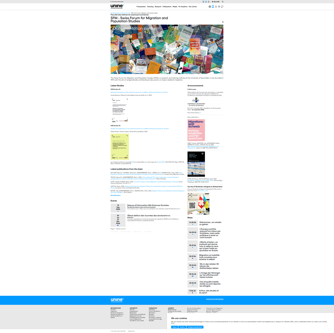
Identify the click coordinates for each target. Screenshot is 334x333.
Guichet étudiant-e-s (117, 314)
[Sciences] (215, 6)
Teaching (150, 6)
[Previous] (115, 50)
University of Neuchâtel (117, 1)
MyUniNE (216, 1)
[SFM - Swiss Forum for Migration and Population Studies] (117, 7)
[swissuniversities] (214, 299)
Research (158, 6)
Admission (152, 309)
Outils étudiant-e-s (116, 316)
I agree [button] (175, 327)
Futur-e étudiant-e (154, 311)
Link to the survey (202, 190)
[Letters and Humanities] (212, 6)
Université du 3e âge (155, 319)
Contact (113, 309)
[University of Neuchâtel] (210, 6)
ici (200, 112)
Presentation (141, 6)
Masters (151, 314)
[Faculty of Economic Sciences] (221, 6)
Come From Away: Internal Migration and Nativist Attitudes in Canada (156, 182)
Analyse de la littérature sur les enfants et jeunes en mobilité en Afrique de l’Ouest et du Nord (140, 128)
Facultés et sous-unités (137, 320)
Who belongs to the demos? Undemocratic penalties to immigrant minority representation (146, 173)
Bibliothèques (172, 309)
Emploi (113, 317)
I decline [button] (182, 327)
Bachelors (152, 313)
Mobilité (151, 320)
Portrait (132, 309)
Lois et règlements (135, 319)
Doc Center (193, 6)
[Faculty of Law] (218, 6)
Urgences (114, 311)
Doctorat (151, 316)
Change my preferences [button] (195, 327)
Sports (170, 313)
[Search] (222, 1)
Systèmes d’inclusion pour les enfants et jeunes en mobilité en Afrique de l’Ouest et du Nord (139, 92)
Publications (167, 6)
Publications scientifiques (138, 314)
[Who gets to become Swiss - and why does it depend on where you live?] (167, 49)
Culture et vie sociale (174, 311)
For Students (182, 6)
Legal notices (131, 331)
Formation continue (155, 317)
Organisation (134, 311)
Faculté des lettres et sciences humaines (120, 13)
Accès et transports (117, 313)
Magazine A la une (136, 316)
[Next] (218, 50)
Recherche (133, 313)
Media (175, 6)
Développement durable (137, 317)
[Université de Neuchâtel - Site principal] (117, 300)
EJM (133, 162)
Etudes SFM (160, 162)
